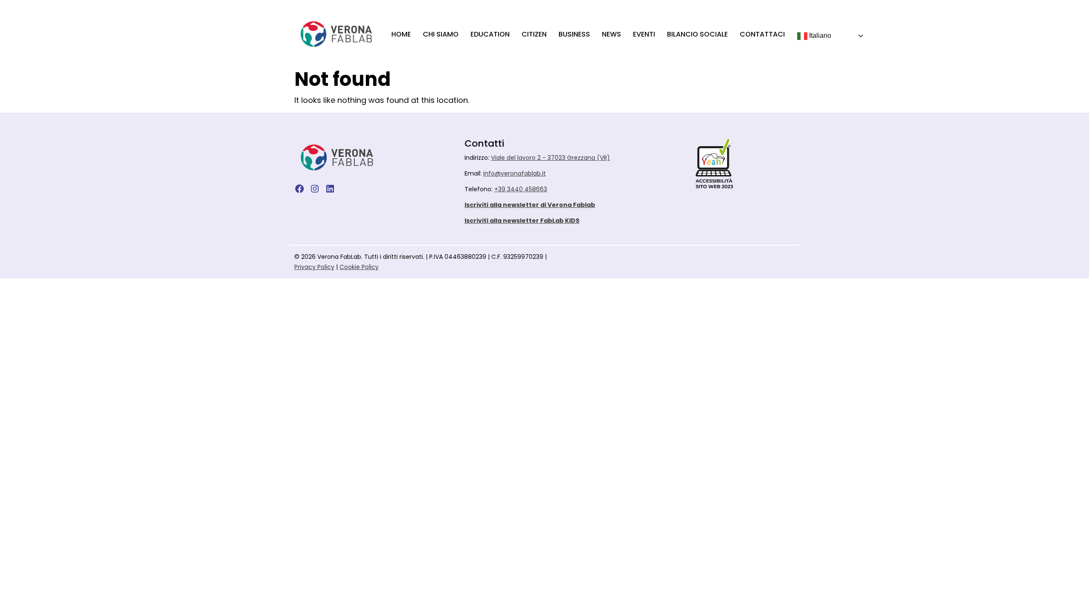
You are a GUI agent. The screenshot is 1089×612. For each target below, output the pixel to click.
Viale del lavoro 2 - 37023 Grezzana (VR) (550, 157)
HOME (401, 34)
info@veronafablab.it (514, 173)
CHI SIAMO (441, 34)
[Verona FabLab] (336, 34)
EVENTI (644, 34)
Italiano (819, 35)
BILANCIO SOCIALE (697, 34)
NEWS (611, 34)
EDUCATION (490, 34)
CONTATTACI (762, 34)
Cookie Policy (359, 267)
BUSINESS (574, 34)
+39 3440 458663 (520, 189)
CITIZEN (534, 34)
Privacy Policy (314, 267)
